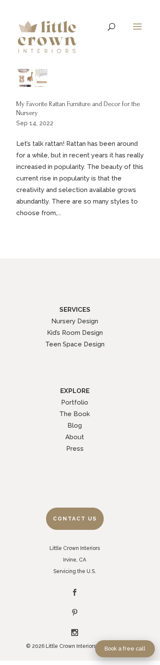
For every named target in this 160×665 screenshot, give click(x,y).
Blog (74, 425)
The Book (74, 414)
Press (75, 448)
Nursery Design (74, 321)
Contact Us (75, 519)
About (74, 437)
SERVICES (74, 309)
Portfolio (74, 402)
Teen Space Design (75, 344)
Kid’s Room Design (75, 333)
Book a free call (125, 648)
